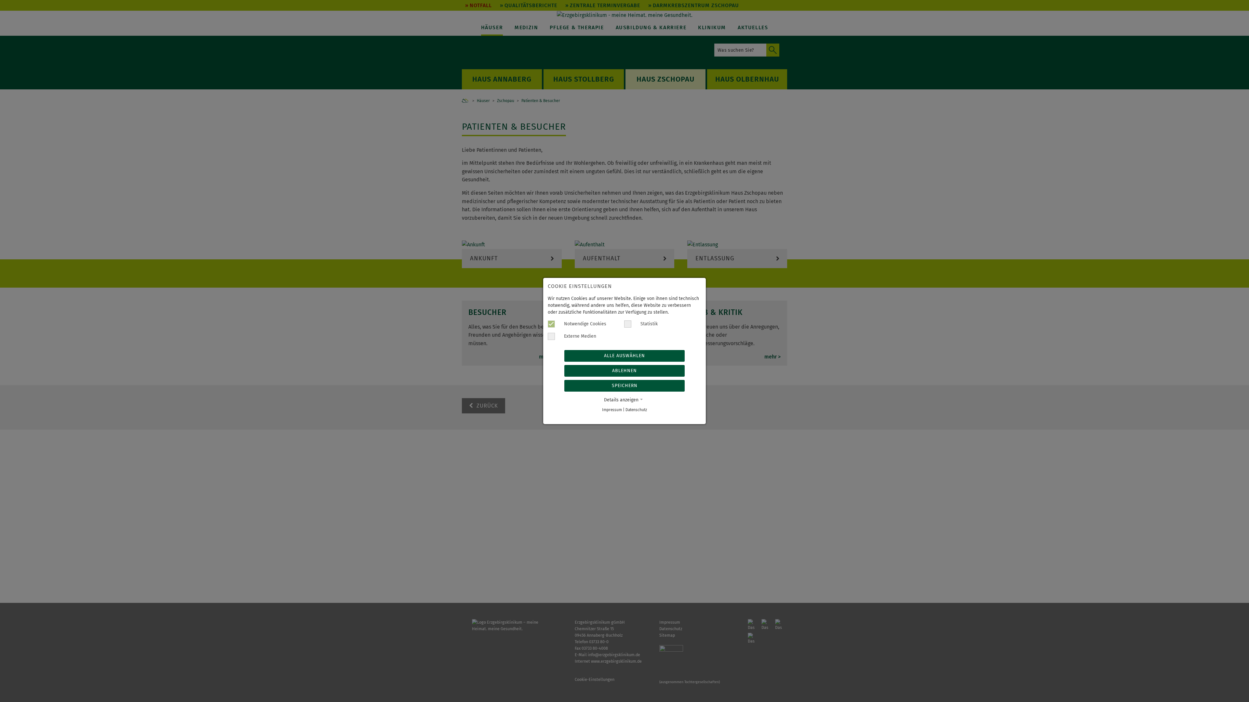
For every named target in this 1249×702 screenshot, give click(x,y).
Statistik (648, 324)
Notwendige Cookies (584, 324)
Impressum (612, 410)
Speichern (625, 385)
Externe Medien (579, 336)
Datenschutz (636, 410)
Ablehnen (624, 370)
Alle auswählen (624, 355)
